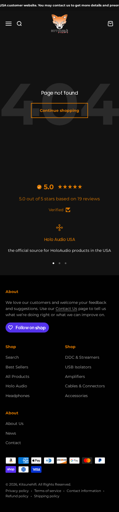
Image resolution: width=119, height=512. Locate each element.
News (11, 433)
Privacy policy (17, 491)
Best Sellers (17, 367)
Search (12, 357)
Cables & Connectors (85, 385)
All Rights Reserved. (54, 484)
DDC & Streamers (82, 357)
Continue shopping (59, 110)
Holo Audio (16, 385)
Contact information (84, 491)
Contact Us (66, 308)
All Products (17, 376)
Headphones (18, 395)
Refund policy (17, 496)
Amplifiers (75, 376)
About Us (15, 423)
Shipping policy (47, 496)
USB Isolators (78, 367)
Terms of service (47, 491)
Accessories (76, 395)
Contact (13, 442)
